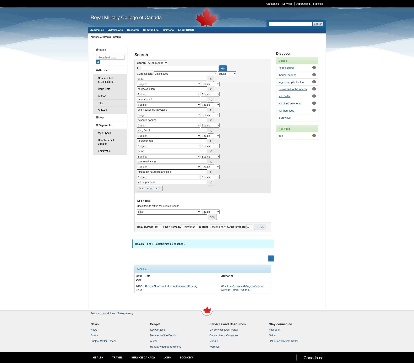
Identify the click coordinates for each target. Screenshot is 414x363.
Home (102, 49)
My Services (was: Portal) (224, 329)
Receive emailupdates (106, 142)
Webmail (214, 346)
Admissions (115, 30)
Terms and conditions (103, 313)
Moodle (213, 341)
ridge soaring (286, 68)
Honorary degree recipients (165, 346)
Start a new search (149, 188)
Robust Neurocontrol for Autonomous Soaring (171, 286)
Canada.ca (272, 4)
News (94, 329)
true (281, 136)
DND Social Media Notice (284, 341)
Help (101, 117)
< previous (285, 117)
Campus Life (151, 30)
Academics (97, 30)
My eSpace (104, 133)
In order (203, 227)
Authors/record (236, 227)
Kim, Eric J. (227, 286)
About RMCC (186, 30)
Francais (318, 4)
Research (133, 30)
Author (102, 96)
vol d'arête (284, 96)
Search (318, 24)
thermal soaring (287, 75)
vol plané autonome (290, 103)
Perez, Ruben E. (241, 290)
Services (287, 4)
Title (100, 103)
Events (94, 335)
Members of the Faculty (163, 335)
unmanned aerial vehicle (293, 89)
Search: (142, 63)
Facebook (274, 329)
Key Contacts (157, 329)
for (138, 68)
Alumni (154, 341)
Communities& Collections (105, 80)
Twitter (272, 335)
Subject (102, 110)
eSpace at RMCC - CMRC (106, 37)
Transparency (125, 313)
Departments (303, 4)
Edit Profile (104, 151)
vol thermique (286, 110)
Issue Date (104, 89)
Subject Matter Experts (103, 341)
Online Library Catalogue (223, 335)
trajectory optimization (291, 82)
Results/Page (145, 227)
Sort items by (173, 227)
